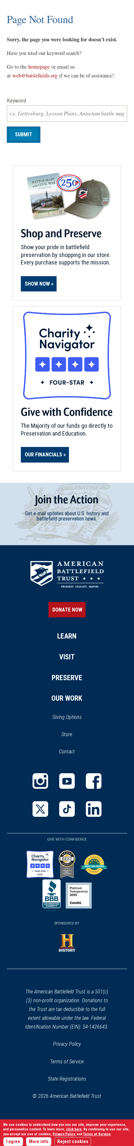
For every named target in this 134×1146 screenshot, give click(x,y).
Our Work (66, 698)
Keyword (16, 100)
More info (38, 1141)
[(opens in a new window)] (40, 781)
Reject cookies (72, 1141)
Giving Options (67, 717)
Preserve (67, 678)
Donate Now (67, 610)
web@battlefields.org (35, 75)
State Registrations (67, 1079)
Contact (67, 751)
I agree (13, 1141)
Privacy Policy (67, 1044)
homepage (39, 66)
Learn (66, 636)
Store (75, 735)
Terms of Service (67, 1061)
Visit (67, 657)
